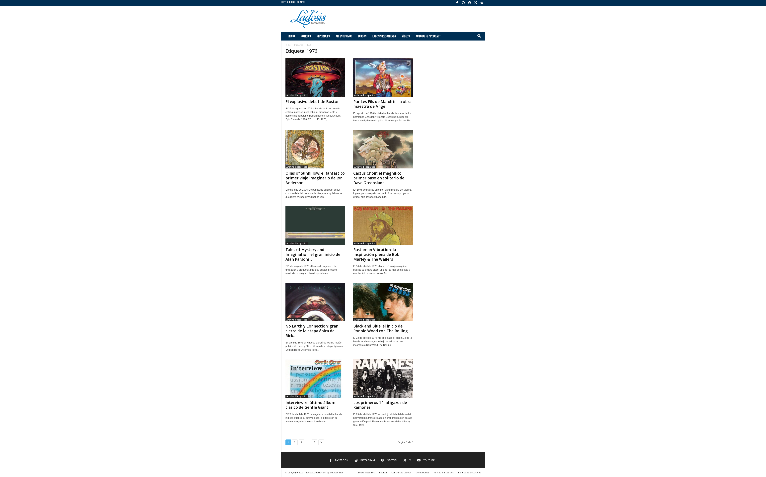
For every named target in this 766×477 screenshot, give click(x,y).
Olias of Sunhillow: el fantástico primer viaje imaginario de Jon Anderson (315, 178)
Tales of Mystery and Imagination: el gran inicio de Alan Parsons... (312, 254)
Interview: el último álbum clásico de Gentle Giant (310, 405)
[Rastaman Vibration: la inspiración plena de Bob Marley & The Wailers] (383, 225)
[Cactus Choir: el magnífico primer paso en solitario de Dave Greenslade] (383, 149)
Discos (362, 36)
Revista (383, 472)
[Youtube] (482, 3)
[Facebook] (457, 3)
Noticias (306, 36)
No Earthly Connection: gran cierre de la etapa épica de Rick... (311, 331)
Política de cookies (444, 472)
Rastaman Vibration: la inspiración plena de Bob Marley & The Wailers (376, 254)
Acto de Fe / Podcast (428, 36)
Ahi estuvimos (344, 36)
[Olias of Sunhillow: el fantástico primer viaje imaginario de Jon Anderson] (315, 149)
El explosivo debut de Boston (312, 101)
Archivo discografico (296, 95)
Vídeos (406, 36)
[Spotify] (469, 3)
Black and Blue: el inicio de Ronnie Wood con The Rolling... (381, 329)
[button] (479, 36)
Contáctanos (422, 472)
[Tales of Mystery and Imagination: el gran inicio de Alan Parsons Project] (315, 225)
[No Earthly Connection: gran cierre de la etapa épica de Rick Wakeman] (315, 302)
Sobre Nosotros (366, 472)
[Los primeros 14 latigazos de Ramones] (383, 378)
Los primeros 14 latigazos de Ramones (380, 405)
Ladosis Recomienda (384, 36)
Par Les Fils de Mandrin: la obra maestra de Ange (382, 104)
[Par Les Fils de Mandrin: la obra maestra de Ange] (383, 77)
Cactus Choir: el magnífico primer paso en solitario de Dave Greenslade (378, 178)
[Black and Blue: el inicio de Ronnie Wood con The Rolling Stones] (383, 302)
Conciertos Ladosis (401, 472)
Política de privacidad (469, 472)
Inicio (291, 36)
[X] (475, 3)
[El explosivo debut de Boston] (315, 77)
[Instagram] (463, 3)
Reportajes (323, 36)
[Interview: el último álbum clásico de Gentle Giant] (315, 378)
